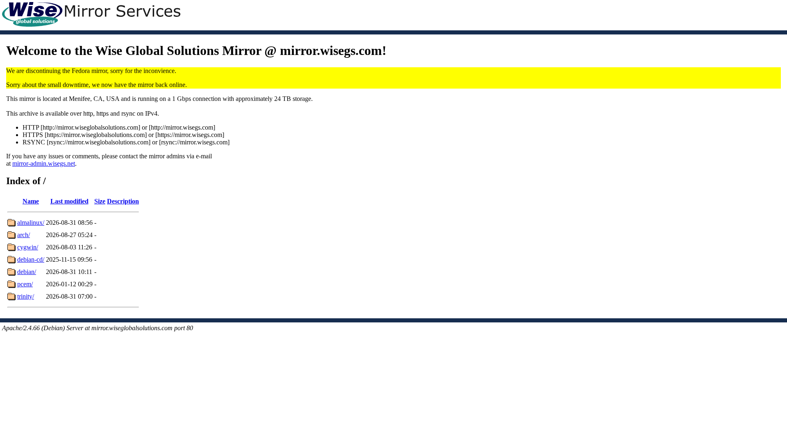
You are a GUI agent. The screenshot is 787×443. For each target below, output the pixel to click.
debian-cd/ (30, 259)
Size (99, 201)
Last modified (69, 201)
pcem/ (25, 284)
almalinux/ (30, 222)
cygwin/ (27, 247)
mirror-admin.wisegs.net (43, 163)
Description (123, 201)
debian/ (26, 271)
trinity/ (25, 296)
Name (31, 201)
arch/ (23, 234)
